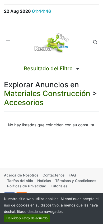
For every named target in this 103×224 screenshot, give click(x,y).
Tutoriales (59, 186)
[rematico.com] (51, 42)
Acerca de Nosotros (21, 175)
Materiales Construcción (47, 93)
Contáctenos (53, 175)
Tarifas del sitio (20, 181)
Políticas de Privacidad (26, 186)
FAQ (72, 175)
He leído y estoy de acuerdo (27, 218)
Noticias (44, 181)
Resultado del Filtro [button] (49, 68)
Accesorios (24, 102)
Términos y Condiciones (75, 181)
